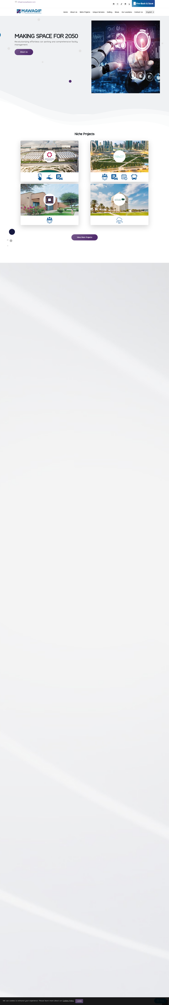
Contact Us (138, 12)
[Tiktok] (121, 4)
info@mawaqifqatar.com (27, 2)
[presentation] (6, 757)
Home (65, 12)
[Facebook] (113, 4)
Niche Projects (85, 12)
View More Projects (84, 237)
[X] (129, 4)
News (117, 12)
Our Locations (127, 12)
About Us (73, 12)
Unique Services (99, 12)
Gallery (109, 12)
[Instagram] (117, 4)
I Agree (79, 1001)
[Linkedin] (125, 4)
